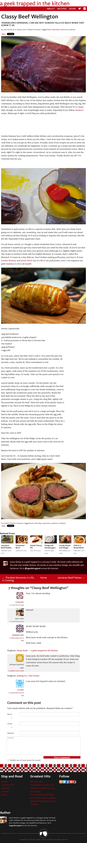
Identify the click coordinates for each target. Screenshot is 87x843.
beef (49, 29)
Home (43, 577)
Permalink (5, 523)
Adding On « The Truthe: (28, 675)
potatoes (72, 29)
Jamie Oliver (26, 260)
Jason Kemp (7, 29)
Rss (61, 782)
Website (9, 733)
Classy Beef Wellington (42, 785)
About (51, 8)
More (72, 8)
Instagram (74, 782)
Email (10, 725)
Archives (5, 788)
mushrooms (63, 29)
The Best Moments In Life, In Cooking (18, 579)
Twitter (64, 782)
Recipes (61, 8)
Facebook (67, 782)
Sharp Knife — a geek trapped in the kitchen (37, 650)
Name (9, 716)
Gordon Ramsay (8, 260)
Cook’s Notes (7, 785)
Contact (5, 791)
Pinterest (71, 782)
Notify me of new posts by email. (25, 760)
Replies (62, 523)
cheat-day (55, 29)
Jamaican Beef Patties (71, 577)
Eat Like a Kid (36, 781)
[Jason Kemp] (3, 822)
